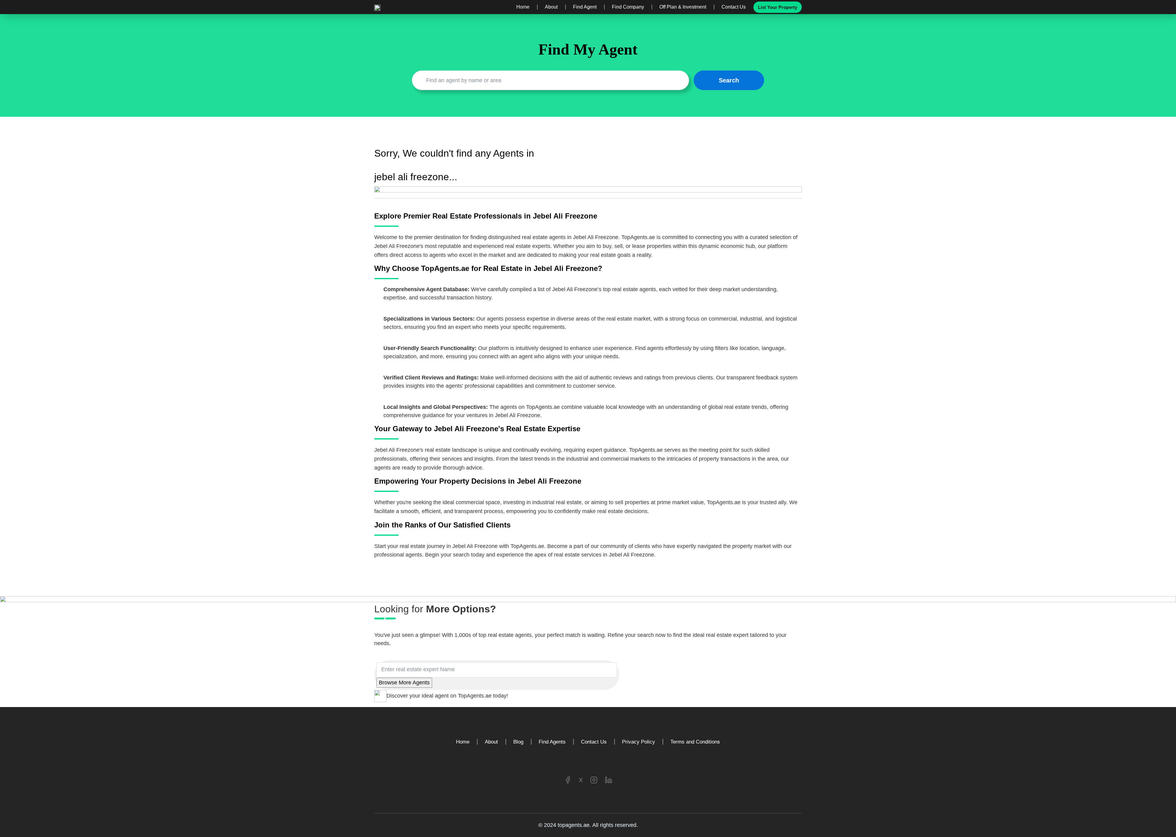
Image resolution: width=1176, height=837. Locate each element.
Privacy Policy (638, 742)
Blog (518, 742)
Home (523, 7)
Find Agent (585, 7)
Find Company (628, 7)
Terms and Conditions (695, 742)
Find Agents (552, 742)
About (551, 7)
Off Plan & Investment (682, 7)
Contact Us (734, 7)
